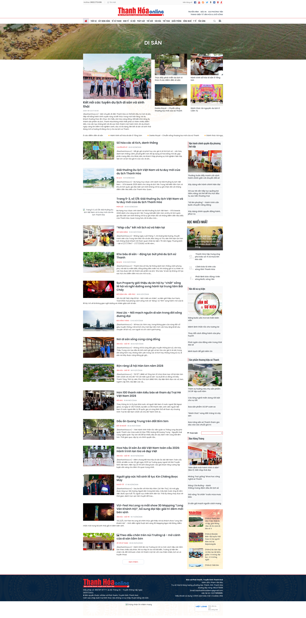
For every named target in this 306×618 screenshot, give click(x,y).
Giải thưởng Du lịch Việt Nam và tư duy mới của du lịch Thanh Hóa (148, 171)
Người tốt (120, 485)
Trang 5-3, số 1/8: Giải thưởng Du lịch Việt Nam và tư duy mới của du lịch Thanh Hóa (150, 200)
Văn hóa (158, 21)
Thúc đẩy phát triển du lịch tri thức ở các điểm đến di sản (169, 78)
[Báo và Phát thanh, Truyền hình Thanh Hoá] (141, 11)
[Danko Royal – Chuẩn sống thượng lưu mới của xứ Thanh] (171, 95)
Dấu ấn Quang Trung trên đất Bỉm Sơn (142, 421)
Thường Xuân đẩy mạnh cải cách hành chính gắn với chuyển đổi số (204, 176)
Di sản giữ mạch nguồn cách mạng (204, 503)
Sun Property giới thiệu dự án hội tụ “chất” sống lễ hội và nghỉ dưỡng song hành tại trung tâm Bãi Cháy (150, 286)
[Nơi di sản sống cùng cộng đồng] (98, 347)
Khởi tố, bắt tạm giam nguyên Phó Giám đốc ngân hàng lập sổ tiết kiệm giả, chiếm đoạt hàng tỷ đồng (208, 241)
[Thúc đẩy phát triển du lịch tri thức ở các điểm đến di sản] (171, 64)
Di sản (153, 42)
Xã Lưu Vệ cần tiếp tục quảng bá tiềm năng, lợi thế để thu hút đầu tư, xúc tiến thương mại (203, 193)
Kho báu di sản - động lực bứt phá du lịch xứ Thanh (146, 256)
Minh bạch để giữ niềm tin (200, 351)
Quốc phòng (176, 21)
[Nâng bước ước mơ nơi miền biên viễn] (205, 304)
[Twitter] (207, 2)
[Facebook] (195, 2)
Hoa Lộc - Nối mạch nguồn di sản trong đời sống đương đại (149, 314)
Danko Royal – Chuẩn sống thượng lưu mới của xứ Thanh (168, 109)
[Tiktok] (210, 2)
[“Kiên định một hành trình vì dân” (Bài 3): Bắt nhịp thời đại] (205, 453)
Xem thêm (133, 562)
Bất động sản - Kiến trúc (126, 294)
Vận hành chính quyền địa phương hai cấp (204, 145)
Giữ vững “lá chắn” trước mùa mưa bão (204, 495)
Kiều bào (120, 400)
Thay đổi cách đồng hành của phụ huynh (204, 334)
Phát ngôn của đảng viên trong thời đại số (205, 343)
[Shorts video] (221, 2)
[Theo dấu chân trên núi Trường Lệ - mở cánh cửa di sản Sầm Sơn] (98, 543)
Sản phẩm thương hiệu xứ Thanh (204, 359)
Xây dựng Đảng (104, 21)
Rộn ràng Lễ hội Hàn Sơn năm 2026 (140, 366)
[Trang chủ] (86, 21)
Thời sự (94, 21)
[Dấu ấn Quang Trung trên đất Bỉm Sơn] (98, 429)
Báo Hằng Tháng (196, 438)
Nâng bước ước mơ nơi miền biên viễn (203, 319)
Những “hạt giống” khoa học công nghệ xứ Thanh (204, 477)
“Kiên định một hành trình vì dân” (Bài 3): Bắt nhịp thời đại (203, 468)
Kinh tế (126, 21)
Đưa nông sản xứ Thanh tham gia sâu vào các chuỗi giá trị (203, 423)
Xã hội (132, 21)
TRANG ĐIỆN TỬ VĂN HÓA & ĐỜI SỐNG (207, 14)
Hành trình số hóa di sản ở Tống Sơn (205, 78)
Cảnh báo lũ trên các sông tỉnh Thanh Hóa (205, 268)
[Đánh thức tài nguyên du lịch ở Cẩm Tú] (207, 95)
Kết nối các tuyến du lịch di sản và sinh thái (113, 105)
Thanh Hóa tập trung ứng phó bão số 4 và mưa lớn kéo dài (207, 257)
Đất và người (121, 426)
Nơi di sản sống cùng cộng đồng (138, 339)
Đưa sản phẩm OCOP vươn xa (202, 406)
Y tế (194, 21)
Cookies (215, 596)
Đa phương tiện (215, 11)
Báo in (203, 11)
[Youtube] (199, 2)
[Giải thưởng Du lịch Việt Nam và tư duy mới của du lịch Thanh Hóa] (98, 178)
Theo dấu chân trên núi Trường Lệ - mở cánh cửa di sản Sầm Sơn (148, 537)
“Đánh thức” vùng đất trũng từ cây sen (204, 414)
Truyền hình (193, 11)
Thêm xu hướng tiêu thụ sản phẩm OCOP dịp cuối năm (204, 390)
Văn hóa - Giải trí (123, 344)
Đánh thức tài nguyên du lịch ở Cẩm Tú (205, 109)
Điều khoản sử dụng (183, 596)
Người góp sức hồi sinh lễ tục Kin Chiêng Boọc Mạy (147, 478)
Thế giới (150, 21)
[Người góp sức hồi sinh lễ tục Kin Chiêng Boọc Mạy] (98, 484)
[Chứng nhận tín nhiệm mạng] (139, 604)
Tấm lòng (201, 21)
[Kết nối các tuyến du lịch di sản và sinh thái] (117, 76)
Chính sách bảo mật (202, 596)
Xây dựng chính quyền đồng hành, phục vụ (204, 212)
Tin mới (112, 2)
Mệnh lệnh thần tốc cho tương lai (203, 327)
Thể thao (166, 21)
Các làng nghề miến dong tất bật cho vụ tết (204, 399)
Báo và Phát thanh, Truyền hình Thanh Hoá (106, 582)
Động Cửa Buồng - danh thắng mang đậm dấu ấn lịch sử (203, 486)
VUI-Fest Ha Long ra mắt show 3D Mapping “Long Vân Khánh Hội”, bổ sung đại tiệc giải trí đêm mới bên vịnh (150, 509)
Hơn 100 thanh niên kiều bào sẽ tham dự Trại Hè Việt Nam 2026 (149, 394)
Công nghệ (187, 21)
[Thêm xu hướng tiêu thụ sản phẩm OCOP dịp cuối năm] (205, 375)
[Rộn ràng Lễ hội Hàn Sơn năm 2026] (98, 374)
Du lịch (119, 178)
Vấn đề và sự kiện (197, 288)
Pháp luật (141, 21)
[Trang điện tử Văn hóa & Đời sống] (214, 2)
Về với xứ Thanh (122, 543)
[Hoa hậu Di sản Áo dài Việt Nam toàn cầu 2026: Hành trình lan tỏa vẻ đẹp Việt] (98, 456)
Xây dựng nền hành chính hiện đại (204, 184)
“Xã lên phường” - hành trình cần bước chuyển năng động (203, 203)
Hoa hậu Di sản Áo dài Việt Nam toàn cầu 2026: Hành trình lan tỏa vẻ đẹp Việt (148, 449)
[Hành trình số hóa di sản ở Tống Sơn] (207, 64)
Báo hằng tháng (123, 321)
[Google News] (203, 2)
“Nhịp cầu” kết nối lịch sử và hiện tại (141, 227)
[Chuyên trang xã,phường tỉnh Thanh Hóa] (218, 2)
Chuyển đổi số (122, 147)
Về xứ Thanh (116, 21)
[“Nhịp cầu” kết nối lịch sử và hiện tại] (98, 235)
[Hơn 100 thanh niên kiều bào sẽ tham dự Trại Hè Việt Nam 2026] (98, 400)
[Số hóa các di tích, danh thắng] (98, 151)
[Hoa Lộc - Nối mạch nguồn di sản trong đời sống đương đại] (98, 320)
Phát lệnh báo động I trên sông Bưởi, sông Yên (207, 278)
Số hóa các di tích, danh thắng (137, 143)
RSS (221, 596)
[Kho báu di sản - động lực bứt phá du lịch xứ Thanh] (98, 262)
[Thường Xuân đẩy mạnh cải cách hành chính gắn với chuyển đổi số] (205, 161)
